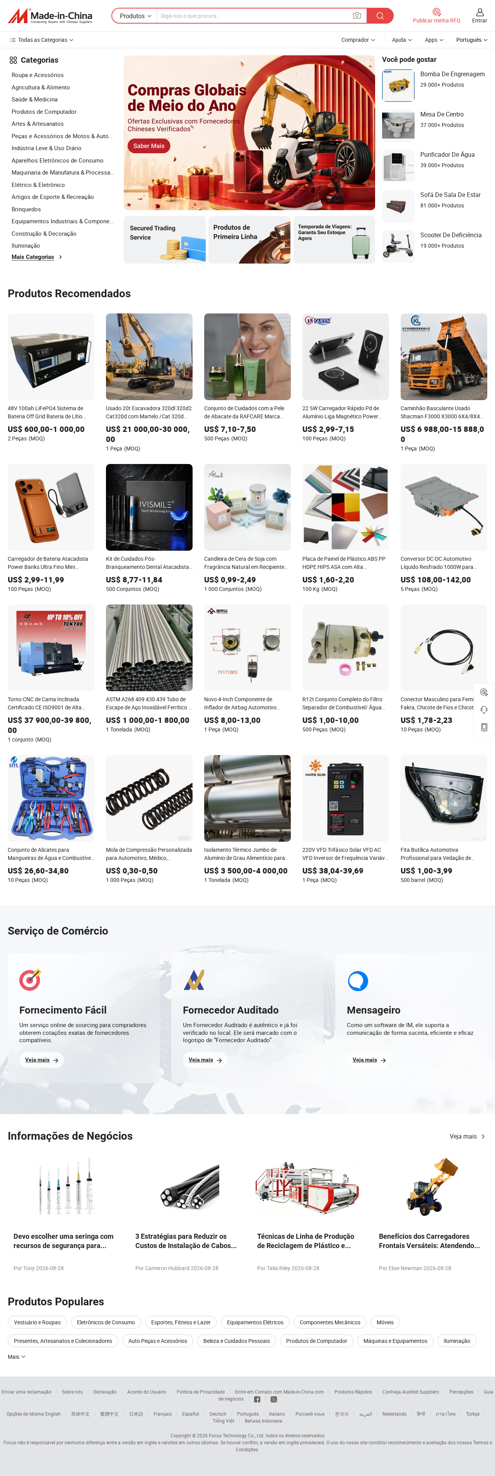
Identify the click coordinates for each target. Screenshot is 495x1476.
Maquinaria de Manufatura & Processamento (64, 172)
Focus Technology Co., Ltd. (237, 1435)
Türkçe (473, 1414)
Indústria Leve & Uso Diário (47, 148)
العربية (365, 1414)
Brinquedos (26, 209)
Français (163, 1414)
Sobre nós (72, 1392)
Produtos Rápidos (353, 1392)
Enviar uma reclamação (26, 1392)
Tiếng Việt (223, 1421)
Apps (431, 39)
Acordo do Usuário (146, 1392)
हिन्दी (421, 1414)
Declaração (105, 1392)
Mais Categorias (33, 256)
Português (248, 1414)
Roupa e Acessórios (38, 75)
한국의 (342, 1414)
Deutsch (218, 1414)
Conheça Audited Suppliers (410, 1392)
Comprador (355, 39)
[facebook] (257, 1399)
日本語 (136, 1414)
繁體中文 (109, 1414)
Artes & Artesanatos (38, 123)
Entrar (479, 20)
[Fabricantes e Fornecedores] (50, 16)
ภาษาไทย (446, 1414)
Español (190, 1414)
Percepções (461, 1392)
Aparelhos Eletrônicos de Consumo (58, 160)
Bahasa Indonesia (263, 1421)
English (53, 1414)
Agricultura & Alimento (41, 87)
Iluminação (26, 245)
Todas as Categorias (42, 39)
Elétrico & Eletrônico (38, 184)
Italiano (277, 1414)
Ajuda (399, 39)
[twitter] (274, 1399)
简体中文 (80, 1414)
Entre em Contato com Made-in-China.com (279, 1392)
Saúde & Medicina (35, 99)
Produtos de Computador (44, 111)
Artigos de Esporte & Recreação (53, 196)
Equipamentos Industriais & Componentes (64, 221)
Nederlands (394, 1414)
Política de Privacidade (201, 1392)
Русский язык (309, 1414)
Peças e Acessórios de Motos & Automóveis (64, 136)
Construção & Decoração (44, 233)
